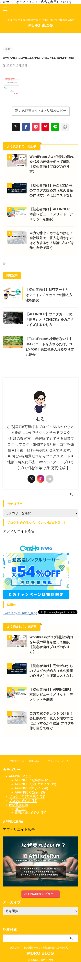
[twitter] (16, 127)
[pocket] (36, 127)
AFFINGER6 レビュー (38, 893)
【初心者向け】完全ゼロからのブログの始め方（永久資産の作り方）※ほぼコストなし (51, 190)
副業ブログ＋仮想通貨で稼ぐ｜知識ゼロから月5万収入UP (42, 947)
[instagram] (40, 479)
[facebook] (26, 127)
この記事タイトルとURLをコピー (42, 110)
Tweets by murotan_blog (20, 613)
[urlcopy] (65, 127)
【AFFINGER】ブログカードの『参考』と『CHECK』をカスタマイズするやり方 (50, 319)
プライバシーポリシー (59, 761)
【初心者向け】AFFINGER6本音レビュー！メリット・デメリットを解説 (51, 214)
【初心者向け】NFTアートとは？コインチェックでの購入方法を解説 (49, 295)
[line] (55, 127)
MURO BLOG (40, 25)
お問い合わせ (36, 761)
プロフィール (17, 761)
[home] (49, 479)
